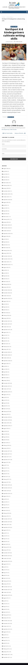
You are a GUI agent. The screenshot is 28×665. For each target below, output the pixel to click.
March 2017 (5, 476)
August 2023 (5, 267)
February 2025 (6, 219)
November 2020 (6, 355)
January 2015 (6, 550)
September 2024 (6, 233)
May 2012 (5, 640)
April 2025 (5, 213)
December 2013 (6, 586)
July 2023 (5, 270)
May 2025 (5, 211)
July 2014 (5, 567)
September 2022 (6, 298)
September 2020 (6, 360)
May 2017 (5, 470)
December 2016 (6, 485)
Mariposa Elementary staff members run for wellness (20, 133)
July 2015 (5, 533)
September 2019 (6, 391)
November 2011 (6, 657)
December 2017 (6, 451)
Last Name (4, 148)
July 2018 (5, 431)
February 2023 (6, 284)
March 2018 (5, 442)
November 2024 (6, 227)
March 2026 (5, 182)
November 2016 (6, 487)
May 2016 (5, 504)
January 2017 (6, 482)
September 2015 (6, 527)
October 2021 (6, 326)
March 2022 (5, 312)
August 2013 (5, 598)
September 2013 (6, 595)
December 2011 (6, 654)
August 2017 (5, 462)
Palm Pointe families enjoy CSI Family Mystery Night (8, 133)
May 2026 (5, 177)
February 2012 (6, 648)
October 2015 (6, 524)
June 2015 (5, 535)
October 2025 (6, 196)
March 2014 (5, 578)
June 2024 (5, 239)
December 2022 (6, 290)
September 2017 (6, 459)
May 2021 (5, 338)
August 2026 (5, 168)
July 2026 (5, 171)
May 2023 (5, 275)
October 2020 (6, 357)
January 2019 (6, 414)
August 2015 (5, 530)
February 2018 (6, 445)
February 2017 (6, 479)
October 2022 (6, 295)
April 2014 (5, 575)
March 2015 (5, 544)
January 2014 (6, 584)
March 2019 (5, 408)
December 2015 (6, 518)
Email (3, 153)
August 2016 (5, 496)
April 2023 (5, 278)
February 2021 (6, 346)
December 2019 (6, 383)
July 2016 (5, 499)
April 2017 (5, 473)
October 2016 (6, 490)
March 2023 (5, 281)
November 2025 (6, 194)
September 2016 (6, 493)
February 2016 (6, 513)
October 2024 (6, 230)
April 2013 (5, 609)
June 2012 (5, 637)
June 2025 (5, 208)
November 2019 (6, 386)
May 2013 (5, 606)
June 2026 (5, 174)
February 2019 (6, 411)
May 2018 (5, 437)
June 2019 (5, 400)
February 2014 (6, 581)
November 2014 (6, 555)
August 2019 (5, 394)
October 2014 (6, 558)
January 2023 (6, 287)
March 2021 (5, 343)
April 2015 (5, 541)
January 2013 (6, 617)
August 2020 (5, 363)
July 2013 (5, 600)
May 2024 (5, 242)
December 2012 (6, 620)
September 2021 (6, 329)
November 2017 (6, 454)
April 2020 (5, 374)
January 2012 (6, 651)
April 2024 (5, 244)
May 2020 (5, 372)
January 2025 (6, 222)
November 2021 (6, 324)
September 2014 (6, 561)
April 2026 (5, 179)
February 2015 (6, 547)
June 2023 (5, 273)
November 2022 (6, 292)
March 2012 (5, 646)
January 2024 (6, 253)
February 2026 (6, 185)
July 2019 (5, 397)
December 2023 (6, 256)
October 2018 (6, 422)
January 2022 (6, 318)
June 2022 (5, 304)
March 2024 (5, 247)
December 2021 (6, 321)
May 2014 (5, 572)
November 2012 (6, 623)
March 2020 (5, 377)
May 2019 (5, 403)
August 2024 (5, 236)
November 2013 (6, 589)
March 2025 (5, 216)
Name (3, 144)
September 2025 (6, 199)
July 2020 (5, 366)
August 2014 (5, 564)
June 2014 (5, 569)
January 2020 (6, 380)
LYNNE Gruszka (19, 41)
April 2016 (5, 507)
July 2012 (5, 634)
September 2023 (6, 264)
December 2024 (6, 225)
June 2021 (5, 335)
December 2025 (6, 191)
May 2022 (5, 307)
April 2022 (5, 309)
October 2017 (6, 456)
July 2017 (5, 465)
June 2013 (5, 603)
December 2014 (6, 552)
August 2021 (5, 332)
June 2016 (5, 502)
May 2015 (5, 538)
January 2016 (6, 516)
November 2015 (6, 521)
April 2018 (5, 439)
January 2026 (6, 188)
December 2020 (6, 352)
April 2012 (5, 643)
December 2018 (6, 417)
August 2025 (5, 202)
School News (14, 26)
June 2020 (5, 369)
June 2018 (5, 434)
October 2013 (6, 592)
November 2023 (6, 259)
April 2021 (5, 340)
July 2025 (5, 205)
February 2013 (6, 615)
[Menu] (1, 12)
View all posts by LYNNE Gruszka (9, 129)
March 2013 (5, 612)
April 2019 (5, 405)
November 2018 (6, 420)
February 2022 (6, 315)
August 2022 (5, 301)
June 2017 (5, 468)
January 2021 (6, 349)
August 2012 (5, 632)
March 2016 (5, 510)
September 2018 (6, 425)
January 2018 (6, 448)
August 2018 (5, 428)
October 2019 (6, 389)
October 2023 (6, 261)
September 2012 (6, 629)
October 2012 (6, 626)
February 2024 (6, 250)
